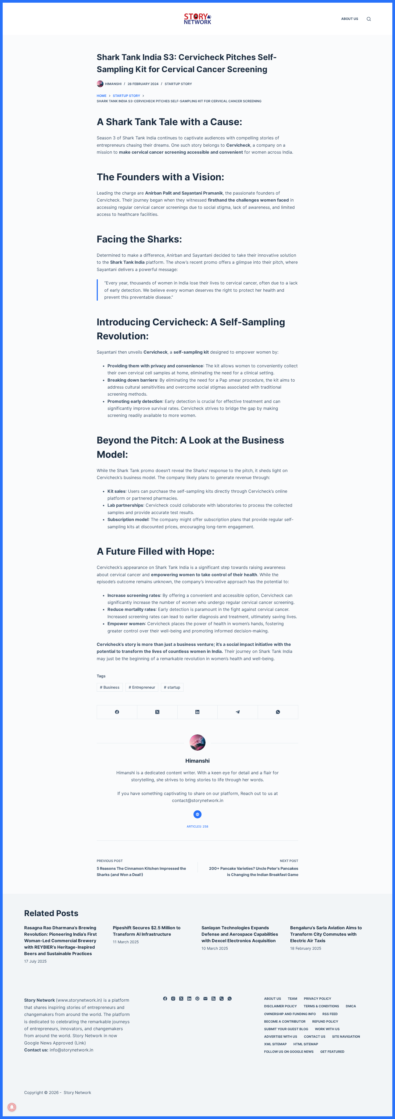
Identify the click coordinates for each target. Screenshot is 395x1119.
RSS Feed (330, 1014)
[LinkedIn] (198, 712)
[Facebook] (117, 712)
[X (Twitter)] (157, 712)
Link (80, 1043)
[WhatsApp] (278, 712)
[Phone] (222, 999)
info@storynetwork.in (71, 1050)
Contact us (314, 1036)
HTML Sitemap (305, 1044)
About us (349, 19)
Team (292, 999)
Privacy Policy (317, 999)
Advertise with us (280, 1036)
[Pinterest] (197, 999)
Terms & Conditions (321, 1006)
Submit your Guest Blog (286, 1029)
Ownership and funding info (290, 1014)
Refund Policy (325, 1021)
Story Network (39, 1000)
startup (172, 687)
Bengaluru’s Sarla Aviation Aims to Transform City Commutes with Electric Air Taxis (326, 934)
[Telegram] (238, 712)
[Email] (205, 999)
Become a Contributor (285, 1021)
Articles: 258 (197, 826)
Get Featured (332, 1052)
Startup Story (178, 84)
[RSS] (213, 999)
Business (110, 687)
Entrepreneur (142, 687)
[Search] (369, 19)
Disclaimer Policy (280, 1006)
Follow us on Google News (289, 1052)
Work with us (327, 1029)
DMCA (351, 1006)
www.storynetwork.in (79, 1000)
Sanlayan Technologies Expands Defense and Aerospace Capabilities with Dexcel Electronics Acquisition (240, 934)
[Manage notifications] (12, 1107)
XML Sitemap (275, 1044)
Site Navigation (346, 1036)
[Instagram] (173, 999)
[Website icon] (197, 814)
